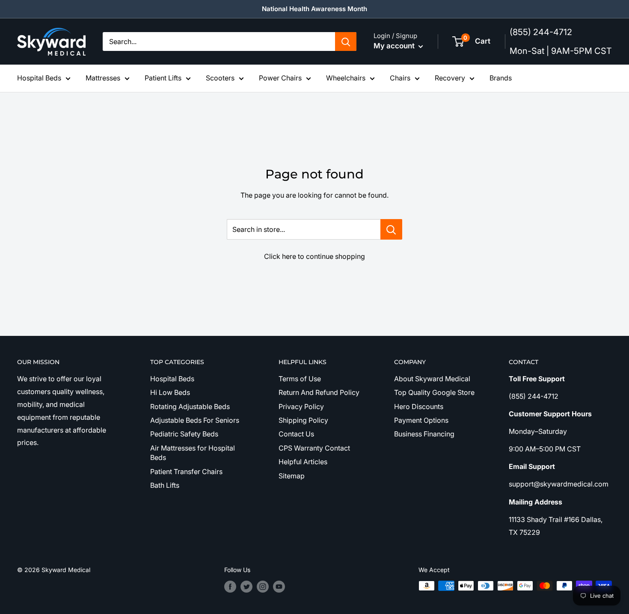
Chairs (400, 78)
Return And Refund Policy (319, 392)
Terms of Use (300, 378)
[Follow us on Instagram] (263, 587)
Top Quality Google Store (434, 392)
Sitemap (292, 476)
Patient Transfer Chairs (186, 471)
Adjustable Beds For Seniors (194, 420)
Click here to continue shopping (314, 256)
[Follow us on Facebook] (230, 587)
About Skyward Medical (432, 378)
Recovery (450, 78)
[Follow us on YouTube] (279, 587)
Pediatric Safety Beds (184, 434)
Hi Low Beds (170, 392)
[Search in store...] (391, 229)
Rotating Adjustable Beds (190, 406)
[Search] (345, 41)
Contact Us (296, 434)
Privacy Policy (301, 406)
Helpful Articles (303, 461)
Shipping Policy (303, 420)
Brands (501, 78)
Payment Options (421, 420)
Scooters (220, 78)
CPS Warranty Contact (314, 448)
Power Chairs (280, 78)
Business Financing (424, 434)
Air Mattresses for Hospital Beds (192, 453)
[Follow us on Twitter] (246, 587)
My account (395, 46)
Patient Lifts (163, 78)
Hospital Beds (39, 78)
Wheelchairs (345, 78)
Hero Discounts (418, 406)
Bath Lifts (164, 485)
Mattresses (103, 78)
